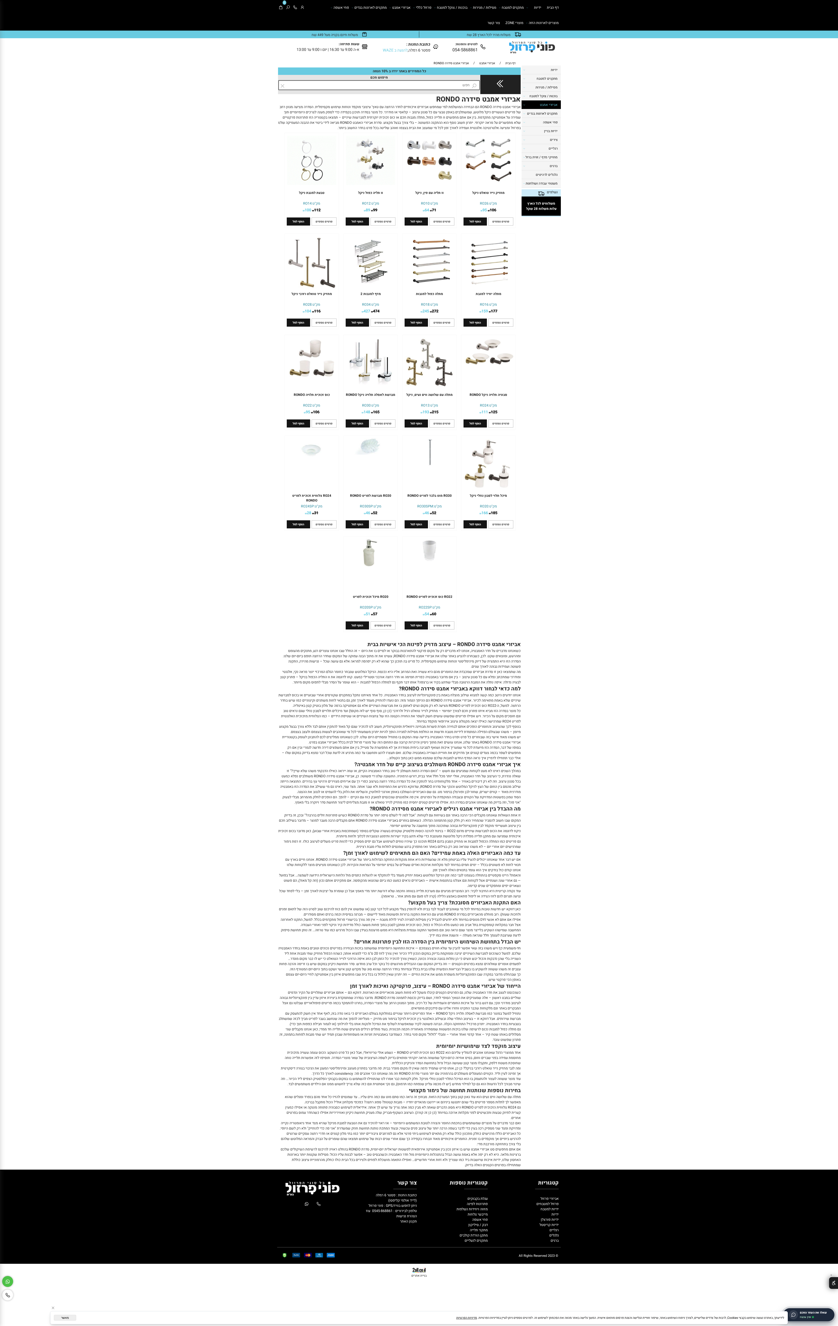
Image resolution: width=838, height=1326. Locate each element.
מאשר (65, 1317)
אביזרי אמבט (401, 7)
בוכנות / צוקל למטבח (452, 7)
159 (484, 311)
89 (368, 210)
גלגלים (553, 1235)
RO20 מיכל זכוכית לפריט (370, 596)
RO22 (307, 405)
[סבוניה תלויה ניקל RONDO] (488, 364)
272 (435, 311)
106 (493, 210)
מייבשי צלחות (477, 1214)
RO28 (307, 304)
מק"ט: (492, 203)
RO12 (366, 203)
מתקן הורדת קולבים (473, 1235)
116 (317, 311)
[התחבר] (302, 7)
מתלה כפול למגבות (429, 293)
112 (317, 210)
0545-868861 (382, 1211)
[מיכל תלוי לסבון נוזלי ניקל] (488, 488)
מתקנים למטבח (513, 7)
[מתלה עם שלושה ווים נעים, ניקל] (429, 387)
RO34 (366, 304)
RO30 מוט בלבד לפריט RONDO (429, 495)
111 (484, 412)
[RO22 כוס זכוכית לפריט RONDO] (429, 561)
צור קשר (494, 23)
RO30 (366, 405)
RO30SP (366, 506)
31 (316, 513)
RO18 (425, 304)
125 (494, 412)
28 (309, 513)
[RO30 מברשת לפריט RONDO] (370, 453)
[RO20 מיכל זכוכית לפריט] (370, 565)
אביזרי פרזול (549, 1198)
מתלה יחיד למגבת (488, 293)
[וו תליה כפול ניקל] (370, 183)
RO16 (484, 304)
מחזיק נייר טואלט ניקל (488, 192)
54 (427, 614)
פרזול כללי (423, 7)
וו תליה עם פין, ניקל (429, 192)
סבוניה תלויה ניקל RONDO (488, 394)
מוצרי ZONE (514, 23)
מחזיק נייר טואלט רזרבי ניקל (312, 293)
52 (434, 513)
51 (368, 614)
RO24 (484, 405)
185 (494, 513)
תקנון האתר (408, 1221)
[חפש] (288, 7)
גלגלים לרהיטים (547, 174)
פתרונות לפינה (477, 1204)
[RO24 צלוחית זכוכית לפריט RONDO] (312, 459)
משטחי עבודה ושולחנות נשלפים (542, 188)
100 (308, 210)
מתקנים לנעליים (476, 1240)
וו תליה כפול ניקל (370, 192)
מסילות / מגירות (484, 7)
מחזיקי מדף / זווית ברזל (541, 157)
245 (425, 311)
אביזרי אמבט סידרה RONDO (478, 99)
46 (427, 513)
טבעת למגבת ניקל (312, 192)
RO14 (307, 203)
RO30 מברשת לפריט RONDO (370, 495)
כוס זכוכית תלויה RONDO (312, 394)
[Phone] (295, 7)
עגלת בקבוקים (477, 1198)
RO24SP (307, 506)
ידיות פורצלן (549, 1219)
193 (425, 412)
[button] (475, 221)
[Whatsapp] (7, 1281)
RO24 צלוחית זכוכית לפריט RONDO (311, 498)
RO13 (425, 405)
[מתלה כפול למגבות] (429, 284)
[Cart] (280, 7)
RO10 (425, 203)
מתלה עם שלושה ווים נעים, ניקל (429, 394)
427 (367, 311)
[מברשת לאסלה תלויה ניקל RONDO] (370, 385)
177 (494, 311)
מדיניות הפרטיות (466, 1318)
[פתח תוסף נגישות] (833, 1283)
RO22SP (425, 607)
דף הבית (553, 7)
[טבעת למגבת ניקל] (312, 183)
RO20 (484, 506)
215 (435, 412)
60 (434, 614)
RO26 (484, 203)
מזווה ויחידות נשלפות (472, 1209)
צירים (554, 139)
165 (376, 412)
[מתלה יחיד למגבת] (488, 284)
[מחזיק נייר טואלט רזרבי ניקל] (312, 288)
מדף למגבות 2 (371, 293)
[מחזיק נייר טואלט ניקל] (488, 183)
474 (376, 311)
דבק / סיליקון (477, 1225)
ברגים (554, 166)
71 (434, 210)
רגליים (553, 148)
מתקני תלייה (479, 1230)
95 (485, 210)
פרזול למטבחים (547, 1204)
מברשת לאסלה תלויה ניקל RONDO (370, 394)
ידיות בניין (551, 131)
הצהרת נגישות (406, 1216)
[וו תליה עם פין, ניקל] (429, 183)
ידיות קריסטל (549, 1225)
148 (367, 412)
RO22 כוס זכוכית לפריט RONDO (429, 596)
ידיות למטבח (549, 1209)
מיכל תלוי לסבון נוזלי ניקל (488, 495)
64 (427, 210)
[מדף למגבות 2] (370, 284)
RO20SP (366, 607)
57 (375, 614)
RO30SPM (425, 506)
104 (308, 311)
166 (484, 513)
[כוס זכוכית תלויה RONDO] (312, 378)
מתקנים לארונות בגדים (370, 7)
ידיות (537, 7)
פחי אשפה (341, 7)
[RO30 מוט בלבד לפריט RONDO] (429, 464)
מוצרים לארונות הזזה (544, 23)
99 (375, 210)
